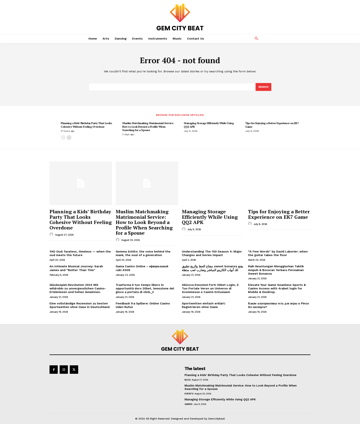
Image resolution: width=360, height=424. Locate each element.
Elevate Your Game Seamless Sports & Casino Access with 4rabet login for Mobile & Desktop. (277, 288)
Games (188, 404)
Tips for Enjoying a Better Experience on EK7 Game (272, 124)
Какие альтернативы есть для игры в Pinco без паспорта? (278, 305)
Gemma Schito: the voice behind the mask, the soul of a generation (143, 253)
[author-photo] (52, 234)
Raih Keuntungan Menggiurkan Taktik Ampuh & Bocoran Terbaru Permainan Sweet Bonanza (276, 269)
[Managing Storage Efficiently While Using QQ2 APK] (213, 183)
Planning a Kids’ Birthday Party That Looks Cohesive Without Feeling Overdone (86, 124)
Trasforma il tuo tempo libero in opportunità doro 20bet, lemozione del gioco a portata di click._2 (145, 288)
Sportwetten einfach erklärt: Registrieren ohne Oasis (204, 305)
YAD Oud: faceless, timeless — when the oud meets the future (80, 253)
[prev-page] (63, 137)
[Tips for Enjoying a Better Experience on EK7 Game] (279, 183)
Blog (187, 379)
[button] (256, 38)
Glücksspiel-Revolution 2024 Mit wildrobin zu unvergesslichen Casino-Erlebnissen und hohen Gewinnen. (78, 288)
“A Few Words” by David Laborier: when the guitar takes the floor (278, 253)
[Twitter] (74, 369)
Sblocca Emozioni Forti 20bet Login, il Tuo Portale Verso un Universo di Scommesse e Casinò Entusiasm (210, 288)
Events (188, 393)
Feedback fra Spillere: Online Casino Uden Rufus (143, 305)
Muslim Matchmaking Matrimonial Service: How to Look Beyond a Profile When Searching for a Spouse (148, 126)
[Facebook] (54, 369)
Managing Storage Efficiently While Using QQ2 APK (209, 124)
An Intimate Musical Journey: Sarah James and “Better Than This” (76, 268)
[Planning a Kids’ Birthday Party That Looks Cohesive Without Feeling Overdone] (81, 183)
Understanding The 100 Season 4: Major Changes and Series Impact (212, 253)
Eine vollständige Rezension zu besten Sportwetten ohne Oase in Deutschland (80, 305)
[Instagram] (64, 369)
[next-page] (69, 137)
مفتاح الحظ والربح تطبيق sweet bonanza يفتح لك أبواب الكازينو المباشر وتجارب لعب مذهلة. (212, 268)
